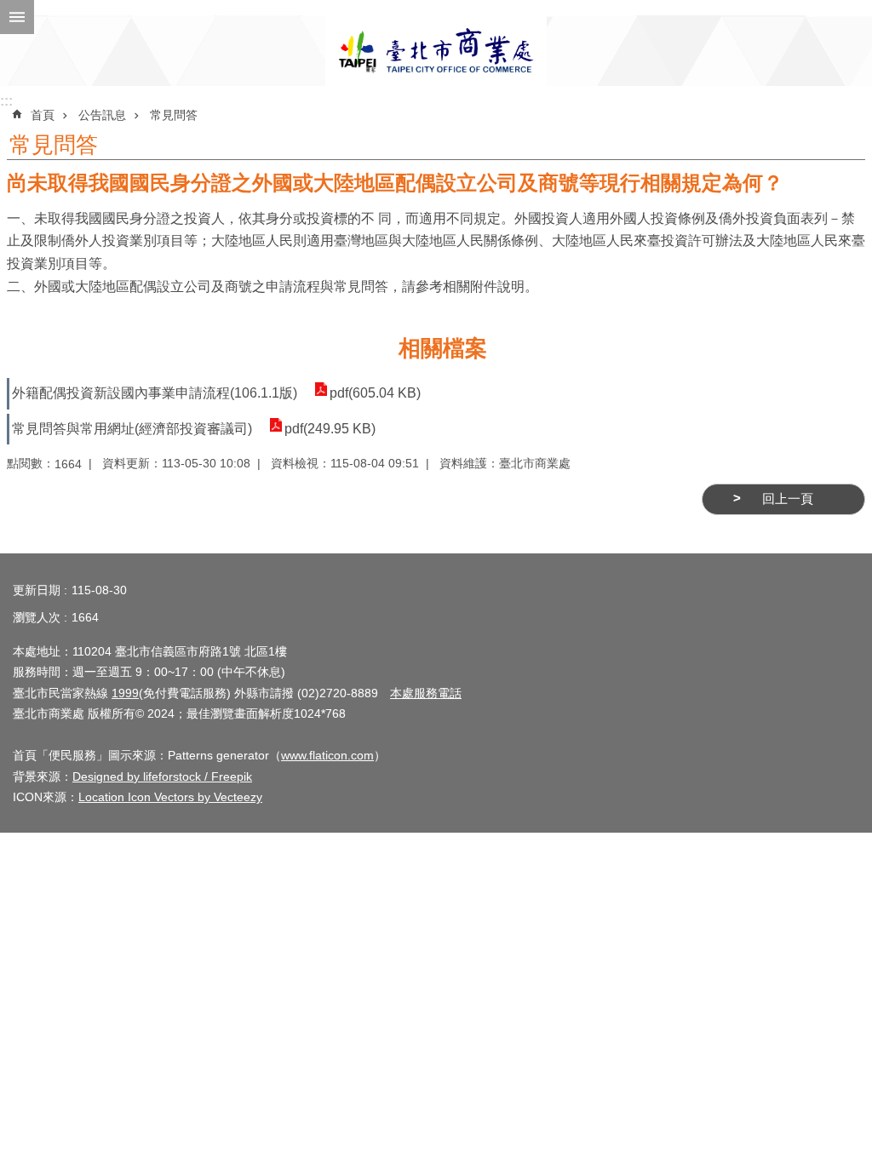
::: (6, 101)
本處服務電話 (426, 693)
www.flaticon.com (327, 755)
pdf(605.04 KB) (375, 393)
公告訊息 (102, 115)
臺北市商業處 (436, 50)
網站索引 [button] (17, 17)
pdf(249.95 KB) (330, 428)
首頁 (42, 115)
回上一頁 (787, 499)
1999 (125, 693)
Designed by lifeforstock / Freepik (162, 776)
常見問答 (174, 115)
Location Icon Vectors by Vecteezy (170, 797)
